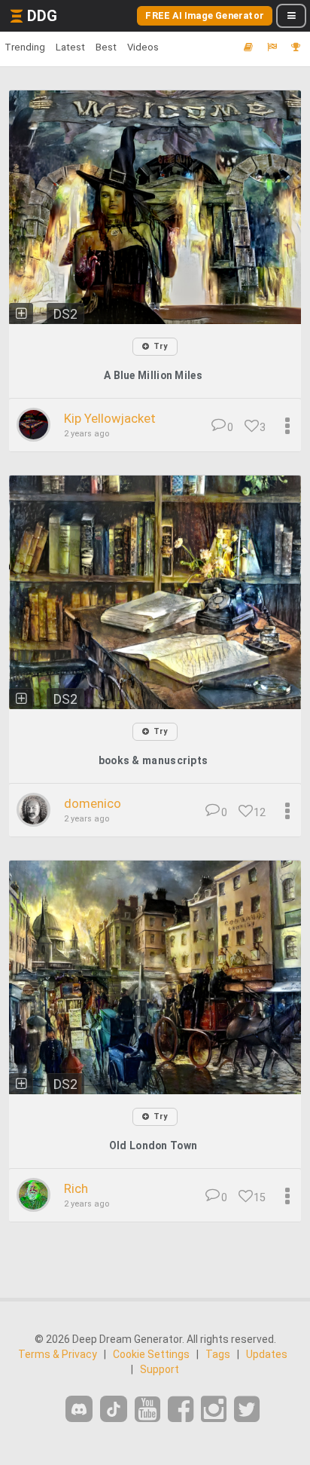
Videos (143, 47)
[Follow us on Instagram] (213, 1409)
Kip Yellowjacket (110, 418)
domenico (92, 803)
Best (106, 47)
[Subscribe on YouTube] (147, 1409)
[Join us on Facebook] (180, 1409)
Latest (70, 47)
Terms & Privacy (57, 1354)
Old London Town (153, 1145)
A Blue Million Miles (153, 375)
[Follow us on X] (247, 1409)
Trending (25, 47)
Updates (266, 1354)
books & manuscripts (153, 760)
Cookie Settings (151, 1354)
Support (159, 1369)
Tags (217, 1354)
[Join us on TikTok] (113, 1409)
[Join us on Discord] (79, 1409)
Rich (76, 1188)
